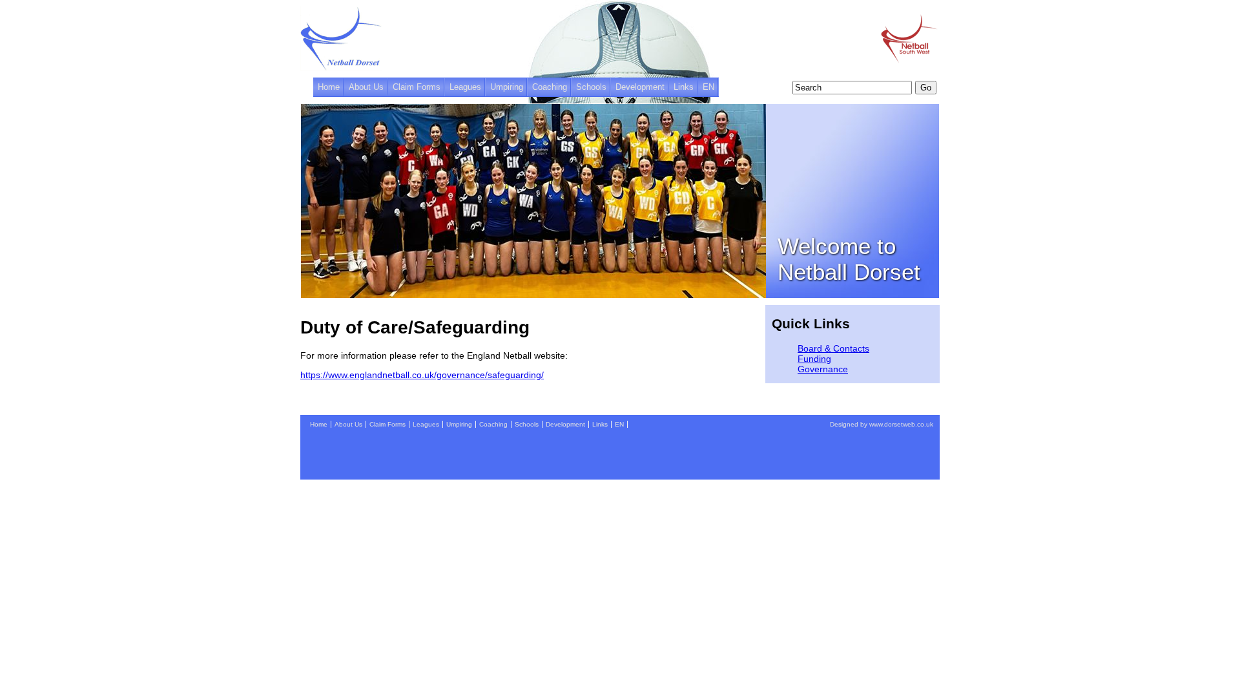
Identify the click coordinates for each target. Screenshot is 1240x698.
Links (684, 87)
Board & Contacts (833, 348)
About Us (366, 87)
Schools (591, 87)
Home (329, 87)
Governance (823, 369)
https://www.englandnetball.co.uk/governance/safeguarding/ (422, 375)
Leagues (465, 87)
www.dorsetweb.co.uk (901, 424)
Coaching (549, 87)
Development (640, 87)
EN (708, 87)
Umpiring (506, 87)
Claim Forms (416, 87)
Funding (814, 359)
